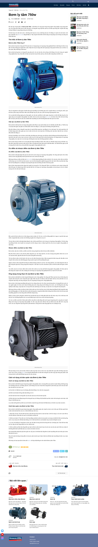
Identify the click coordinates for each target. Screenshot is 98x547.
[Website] (61, 457)
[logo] (14, 6)
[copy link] (25, 22)
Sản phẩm (62, 5)
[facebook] (59, 457)
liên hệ (23, 372)
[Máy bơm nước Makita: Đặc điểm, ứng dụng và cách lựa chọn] (73, 19)
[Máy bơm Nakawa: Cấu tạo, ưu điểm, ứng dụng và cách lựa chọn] (73, 49)
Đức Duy (17, 18)
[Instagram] (65, 457)
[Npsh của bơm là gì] (18, 513)
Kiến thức (79, 5)
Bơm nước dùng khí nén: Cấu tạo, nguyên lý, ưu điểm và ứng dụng (83, 41)
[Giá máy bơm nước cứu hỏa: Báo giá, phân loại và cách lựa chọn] (73, 26)
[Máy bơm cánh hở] (39, 490)
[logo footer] (18, 539)
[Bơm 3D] (59, 490)
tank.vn (29, 440)
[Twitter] (62, 457)
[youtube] (66, 457)
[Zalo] (2, 530)
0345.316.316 (33, 539)
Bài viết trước (14, 463)
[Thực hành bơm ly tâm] (80, 490)
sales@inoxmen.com (34, 543)
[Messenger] (2, 538)
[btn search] (88, 2)
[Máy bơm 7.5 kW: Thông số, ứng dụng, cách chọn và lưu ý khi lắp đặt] (73, 34)
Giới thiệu (56, 5)
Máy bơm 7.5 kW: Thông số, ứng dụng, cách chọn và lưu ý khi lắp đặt (83, 33)
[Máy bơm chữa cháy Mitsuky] (18, 490)
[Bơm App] (39, 513)
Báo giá (68, 5)
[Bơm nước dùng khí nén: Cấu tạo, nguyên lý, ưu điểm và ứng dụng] (73, 41)
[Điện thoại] (2, 534)
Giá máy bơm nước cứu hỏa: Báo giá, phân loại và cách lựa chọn (83, 26)
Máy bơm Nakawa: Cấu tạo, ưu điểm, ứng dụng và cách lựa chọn (83, 48)
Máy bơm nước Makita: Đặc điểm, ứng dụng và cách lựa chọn (82, 18)
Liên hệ (84, 5)
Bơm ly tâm (20, 34)
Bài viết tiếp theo (61, 463)
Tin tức (73, 5)
